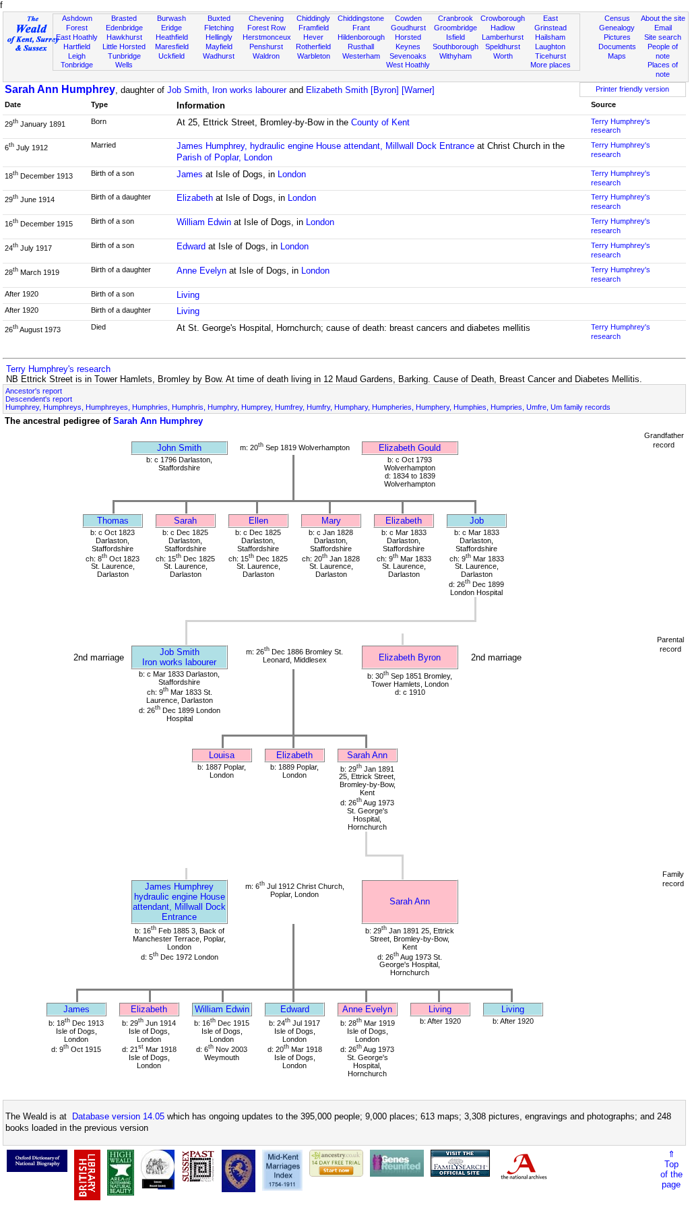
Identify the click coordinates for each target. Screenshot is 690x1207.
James (190, 174)
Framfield (314, 28)
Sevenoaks (408, 56)
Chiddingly (313, 18)
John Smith (179, 448)
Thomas (113, 521)
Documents (617, 46)
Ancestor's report (33, 391)
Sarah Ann (367, 755)
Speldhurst (502, 46)
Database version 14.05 (118, 1116)
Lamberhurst (503, 37)
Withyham (455, 56)
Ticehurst (550, 56)
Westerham (361, 56)
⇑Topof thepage (671, 1169)
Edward (191, 246)
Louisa (221, 755)
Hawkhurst (124, 37)
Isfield (455, 37)
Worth (503, 56)
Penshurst (266, 46)
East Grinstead (550, 23)
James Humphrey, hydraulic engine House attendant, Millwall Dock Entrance (325, 146)
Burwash (171, 18)
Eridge (171, 28)
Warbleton (313, 56)
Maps (617, 56)
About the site (663, 18)
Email (663, 28)
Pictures (617, 37)
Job (477, 521)
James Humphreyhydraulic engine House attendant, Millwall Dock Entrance (179, 901)
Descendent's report (38, 399)
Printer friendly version (632, 89)
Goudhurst (408, 28)
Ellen (258, 521)
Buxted (219, 18)
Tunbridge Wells (124, 60)
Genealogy (617, 28)
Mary (331, 521)
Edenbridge (124, 28)
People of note (663, 51)
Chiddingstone (361, 18)
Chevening (266, 18)
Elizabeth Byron (410, 657)
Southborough (455, 46)
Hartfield (76, 46)
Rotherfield (313, 46)
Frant (361, 28)
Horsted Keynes (408, 42)
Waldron (266, 56)
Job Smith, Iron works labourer (226, 90)
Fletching (219, 28)
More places (550, 65)
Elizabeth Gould (410, 448)
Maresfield (172, 46)
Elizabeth (195, 198)
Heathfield (172, 37)
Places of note (663, 69)
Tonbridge (77, 65)
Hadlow (503, 28)
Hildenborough (361, 37)
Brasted (124, 18)
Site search (662, 37)
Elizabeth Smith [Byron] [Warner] (370, 90)
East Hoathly (77, 37)
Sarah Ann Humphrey (60, 89)
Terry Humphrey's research (58, 369)
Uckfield (171, 56)
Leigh (77, 56)
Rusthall (361, 46)
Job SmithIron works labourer (179, 657)
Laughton (550, 46)
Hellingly (219, 37)
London (292, 174)
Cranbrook (455, 18)
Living (188, 295)
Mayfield (219, 46)
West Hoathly (408, 65)
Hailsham (550, 37)
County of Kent (380, 122)
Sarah (185, 521)
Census (617, 18)
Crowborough (502, 18)
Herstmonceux (267, 37)
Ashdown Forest (77, 23)
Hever (313, 37)
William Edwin (204, 222)
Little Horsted (124, 46)
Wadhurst (218, 56)
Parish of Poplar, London (224, 157)
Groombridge (455, 28)
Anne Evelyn (201, 271)
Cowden (408, 18)
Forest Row (266, 28)
